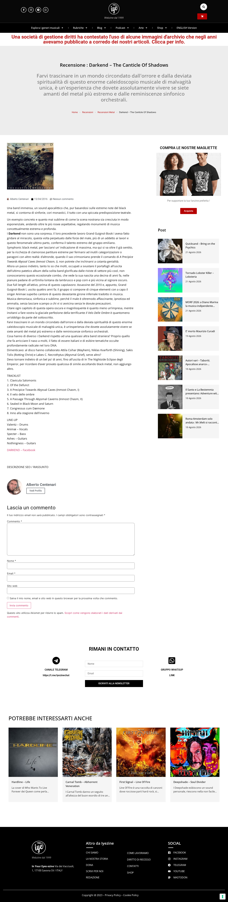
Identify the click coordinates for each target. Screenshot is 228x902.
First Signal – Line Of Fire (134, 782)
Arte (141, 28)
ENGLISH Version (187, 28)
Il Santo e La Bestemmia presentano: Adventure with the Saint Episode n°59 (202, 393)
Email (11, 573)
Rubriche (78, 28)
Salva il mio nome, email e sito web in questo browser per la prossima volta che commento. (64, 598)
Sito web (12, 586)
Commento (14, 521)
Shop (160, 28)
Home (75, 112)
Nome (11, 561)
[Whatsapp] (45, 10)
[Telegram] (38, 10)
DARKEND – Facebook (21, 450)
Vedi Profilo (35, 490)
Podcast (120, 28)
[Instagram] (31, 10)
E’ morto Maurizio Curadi (200, 331)
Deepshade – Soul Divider (189, 782)
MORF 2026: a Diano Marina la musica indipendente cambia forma (202, 305)
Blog (99, 28)
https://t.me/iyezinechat (56, 675)
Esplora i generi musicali (45, 28)
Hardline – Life (21, 782)
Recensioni (87, 112)
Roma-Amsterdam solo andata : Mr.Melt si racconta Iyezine (202, 422)
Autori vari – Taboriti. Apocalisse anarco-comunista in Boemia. (198, 364)
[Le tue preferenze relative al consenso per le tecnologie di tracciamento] (223, 897)
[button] (203, 6)
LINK (172, 675)
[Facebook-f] (23, 10)
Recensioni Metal (106, 112)
